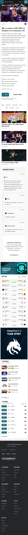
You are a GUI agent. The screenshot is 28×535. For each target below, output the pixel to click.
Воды (15, 491)
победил (14, 53)
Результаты (24, 276)
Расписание (16, 494)
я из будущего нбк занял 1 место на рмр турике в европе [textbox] (14, 230)
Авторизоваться (14, 255)
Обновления (16, 469)
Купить (3, 469)
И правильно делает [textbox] (10, 217)
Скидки (3, 496)
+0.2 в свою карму (10, 99)
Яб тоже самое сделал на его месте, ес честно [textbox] (14, 203)
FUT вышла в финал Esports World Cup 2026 (13, 144)
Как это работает (5, 474)
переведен (17, 65)
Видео (15, 489)
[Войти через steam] (26, 2)
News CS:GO (4, 449)
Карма (3, 453)
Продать (3, 472)
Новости (9, 5)
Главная (3, 5)
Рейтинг (8, 453)
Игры (15, 477)
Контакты (14, 453)
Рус (25, 403)
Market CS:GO (12, 449)
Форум (15, 486)
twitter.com (9, 89)
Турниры (21, 5)
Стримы (15, 5)
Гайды (15, 474)
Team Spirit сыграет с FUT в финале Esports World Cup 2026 (13, 125)
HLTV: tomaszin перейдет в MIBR (10, 162)
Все (19, 276)
